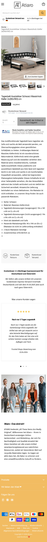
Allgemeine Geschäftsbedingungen (16, 531)
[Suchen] (42, 13)
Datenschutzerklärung (19, 525)
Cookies (35, 528)
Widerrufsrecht (37, 531)
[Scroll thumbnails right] (43, 86)
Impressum (10, 528)
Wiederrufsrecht (36, 525)
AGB (18, 528)
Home (3, 27)
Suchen (5, 525)
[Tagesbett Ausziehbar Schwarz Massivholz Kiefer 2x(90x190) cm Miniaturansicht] (5, 86)
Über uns (26, 528)
